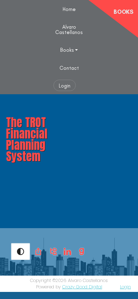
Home (69, 9)
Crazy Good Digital (82, 287)
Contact (69, 68)
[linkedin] (67, 251)
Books (67, 50)
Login (64, 86)
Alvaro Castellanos (69, 29)
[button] (20, 251)
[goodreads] (81, 251)
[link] (38, 251)
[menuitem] (69, 9)
